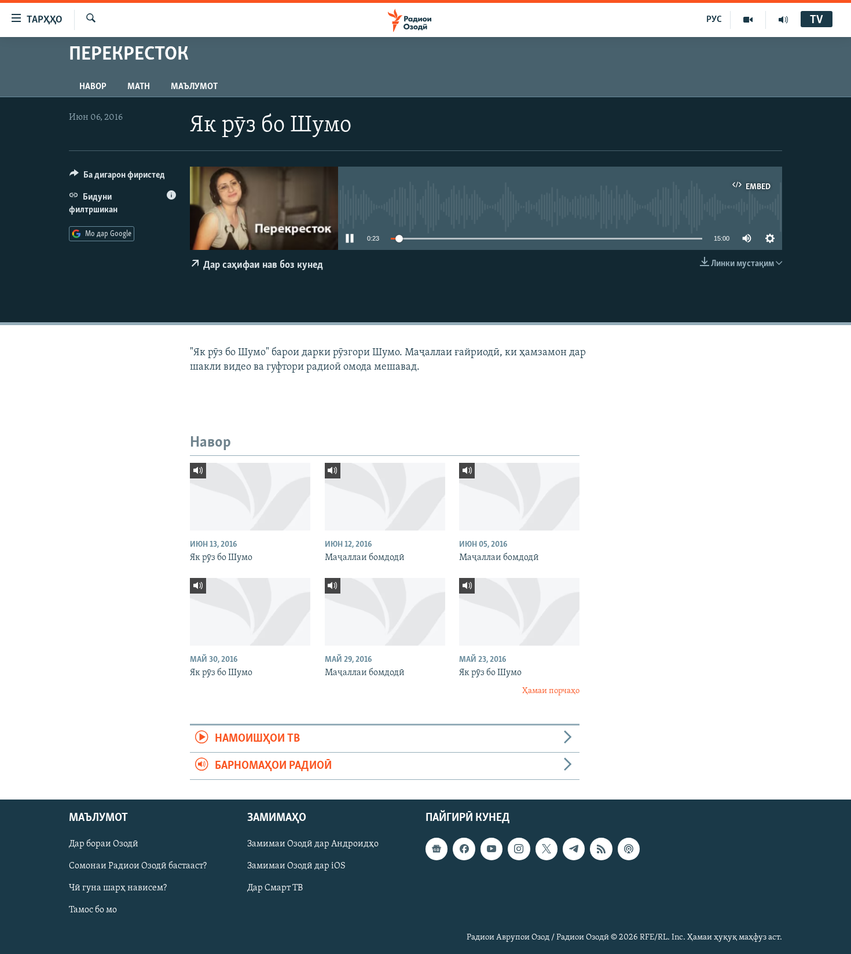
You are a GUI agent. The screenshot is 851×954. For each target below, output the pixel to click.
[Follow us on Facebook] (464, 849)
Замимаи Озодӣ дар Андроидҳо (313, 844)
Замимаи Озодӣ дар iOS (296, 866)
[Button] (117, 178)
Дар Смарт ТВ (275, 888)
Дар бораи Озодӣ (103, 844)
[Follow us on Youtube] (491, 849)
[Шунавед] (783, 19)
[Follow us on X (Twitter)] (546, 849)
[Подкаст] (629, 849)
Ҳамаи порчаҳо (550, 691)
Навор (93, 86)
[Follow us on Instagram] (519, 849)
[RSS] (601, 849)
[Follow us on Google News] (436, 849)
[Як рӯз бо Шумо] (250, 497)
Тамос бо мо (93, 910)
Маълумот (194, 86)
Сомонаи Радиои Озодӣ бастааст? (138, 866)
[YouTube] (748, 19)
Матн (138, 86)
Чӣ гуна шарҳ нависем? (118, 888)
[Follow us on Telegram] (574, 849)
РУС (714, 19)
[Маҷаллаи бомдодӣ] (385, 497)
